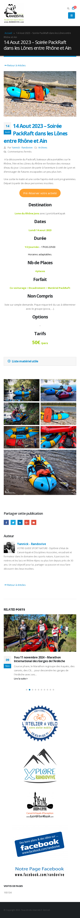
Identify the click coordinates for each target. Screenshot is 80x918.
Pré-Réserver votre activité (40, 193)
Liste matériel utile (25, 361)
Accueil (8, 33)
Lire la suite (20, 678)
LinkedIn (20, 522)
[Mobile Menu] (71, 15)
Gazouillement (13, 522)
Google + (26, 522)
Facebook (6, 522)
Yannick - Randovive (22, 147)
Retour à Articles (16, 65)
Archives (42, 147)
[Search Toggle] (68, 8)
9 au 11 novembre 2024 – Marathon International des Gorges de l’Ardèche (39, 659)
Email (33, 522)
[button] (26, 689)
